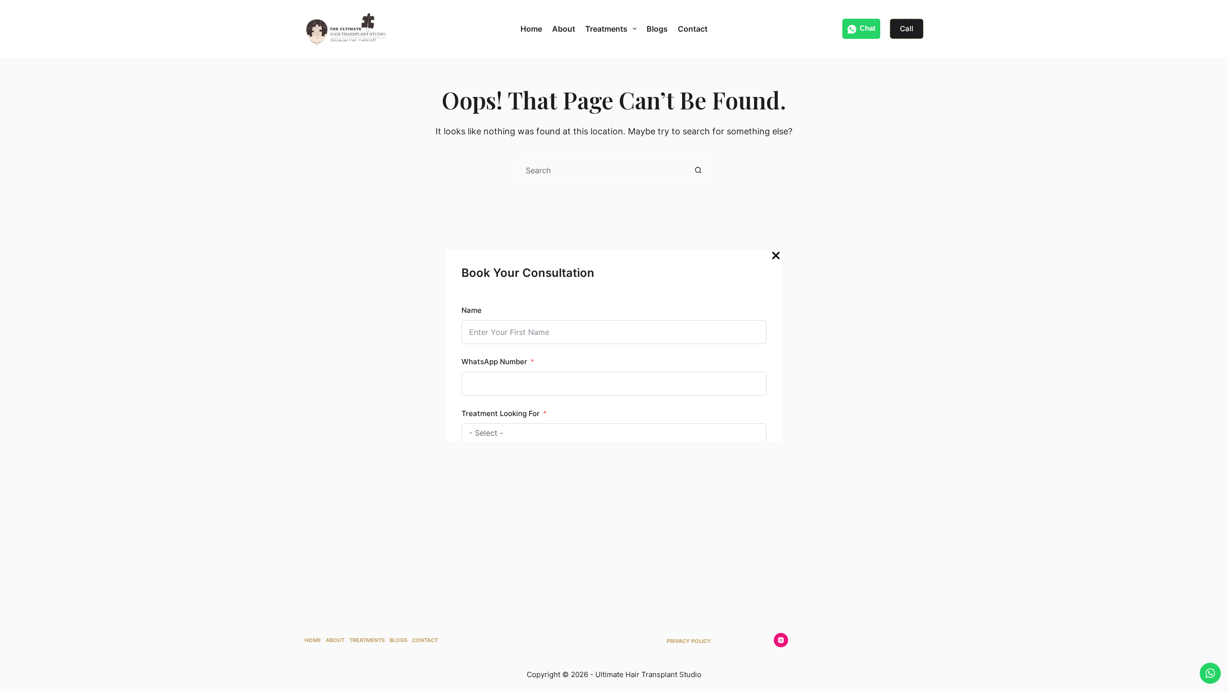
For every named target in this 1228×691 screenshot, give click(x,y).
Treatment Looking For (500, 413)
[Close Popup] (776, 258)
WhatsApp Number (494, 361)
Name (471, 310)
